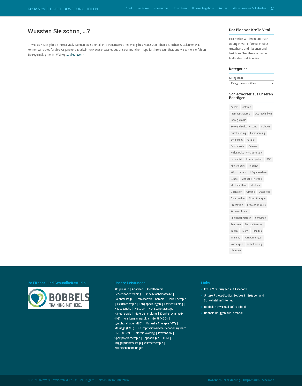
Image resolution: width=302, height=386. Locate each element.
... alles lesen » (75, 54)
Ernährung (237, 139)
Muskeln (255, 185)
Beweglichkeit (238, 120)
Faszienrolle (237, 146)
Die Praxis (143, 8)
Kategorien (236, 77)
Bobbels (265, 126)
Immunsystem (254, 159)
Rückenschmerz (239, 211)
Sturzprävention (254, 224)
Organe (250, 191)
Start (129, 8)
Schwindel (260, 217)
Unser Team (180, 8)
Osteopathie (237, 198)
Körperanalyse (258, 172)
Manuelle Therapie (252, 179)
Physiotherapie (257, 198)
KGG (269, 159)
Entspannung (257, 133)
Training (235, 237)
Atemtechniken (263, 113)
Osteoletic (264, 191)
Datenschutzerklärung (224, 380)
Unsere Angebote (203, 8)
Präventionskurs (256, 205)
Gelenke (252, 146)
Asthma (246, 107)
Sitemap (268, 380)
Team (245, 231)
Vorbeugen (237, 244)
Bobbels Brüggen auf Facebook (223, 313)
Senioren (236, 224)
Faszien (251, 139)
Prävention (237, 205)
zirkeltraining (254, 244)
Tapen (234, 231)
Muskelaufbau (239, 185)
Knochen (253, 165)
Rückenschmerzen (241, 217)
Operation (236, 191)
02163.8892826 (118, 380)
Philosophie (161, 8)
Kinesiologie (237, 165)
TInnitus (257, 231)
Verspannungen (253, 237)
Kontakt (223, 8)
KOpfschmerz (238, 172)
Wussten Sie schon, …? (59, 31)
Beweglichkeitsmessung (244, 126)
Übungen (236, 250)
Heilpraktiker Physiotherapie (246, 152)
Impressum (251, 380)
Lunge (234, 179)
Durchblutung (238, 133)
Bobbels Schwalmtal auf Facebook (225, 306)
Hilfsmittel (236, 159)
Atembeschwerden (241, 113)
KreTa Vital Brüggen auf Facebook (225, 289)
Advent (234, 107)
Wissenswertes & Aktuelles (249, 8)
